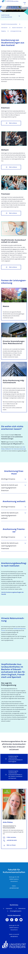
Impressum (9, 908)
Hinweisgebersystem (15, 911)
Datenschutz (21, 908)
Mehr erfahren (13, 123)
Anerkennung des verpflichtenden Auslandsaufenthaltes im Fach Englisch (15, 758)
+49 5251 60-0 (14, 936)
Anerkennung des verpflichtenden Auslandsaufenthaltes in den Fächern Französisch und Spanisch (15, 774)
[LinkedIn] (16, 919)
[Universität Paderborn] (14, 944)
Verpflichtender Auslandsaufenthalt (6, 16)
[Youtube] (21, 919)
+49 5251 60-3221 (14, 888)
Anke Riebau (8, 822)
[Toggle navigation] (19, 16)
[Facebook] (11, 919)
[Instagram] (7, 919)
